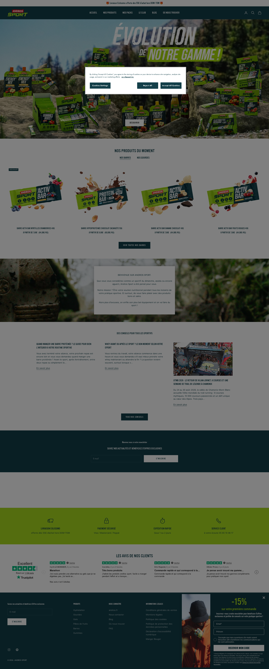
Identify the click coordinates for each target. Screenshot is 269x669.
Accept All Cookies (171, 85)
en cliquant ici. (128, 77)
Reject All (147, 85)
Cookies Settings (100, 85)
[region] (135, 80)
